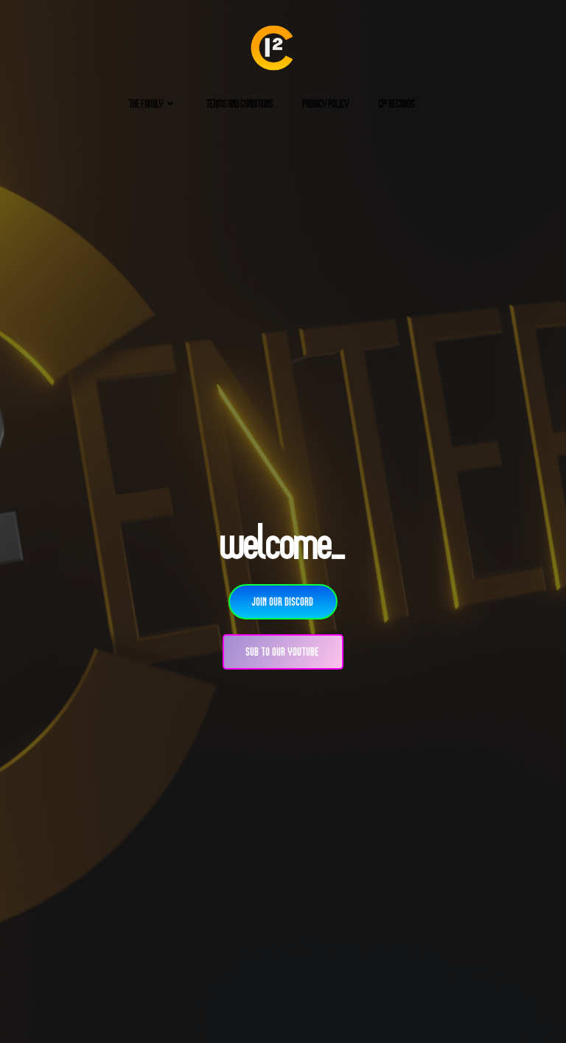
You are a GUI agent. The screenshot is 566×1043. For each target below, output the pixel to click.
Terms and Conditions (239, 103)
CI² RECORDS (397, 103)
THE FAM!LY (146, 103)
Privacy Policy (326, 103)
